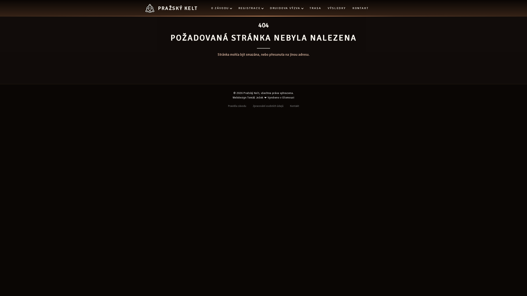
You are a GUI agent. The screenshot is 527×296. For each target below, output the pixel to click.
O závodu (220, 8)
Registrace (249, 8)
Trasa (315, 8)
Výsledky (337, 8)
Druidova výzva (285, 8)
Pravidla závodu (237, 106)
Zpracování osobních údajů (268, 106)
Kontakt (360, 8)
